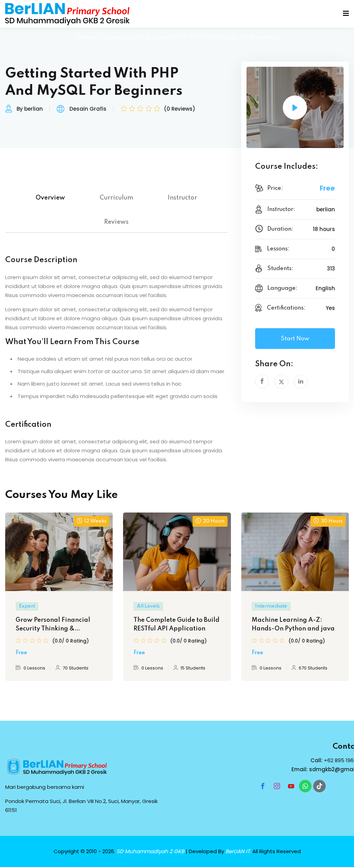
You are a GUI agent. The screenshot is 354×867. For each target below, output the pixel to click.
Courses (110, 37)
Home (84, 37)
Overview (50, 198)
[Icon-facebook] (263, 786)
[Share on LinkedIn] (301, 381)
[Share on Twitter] (281, 381)
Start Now (295, 339)
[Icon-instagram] (277, 786)
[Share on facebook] (262, 381)
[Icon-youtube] (291, 786)
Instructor (182, 198)
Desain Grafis (87, 108)
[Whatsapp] (305, 786)
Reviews (116, 222)
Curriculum (116, 198)
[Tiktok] (319, 786)
